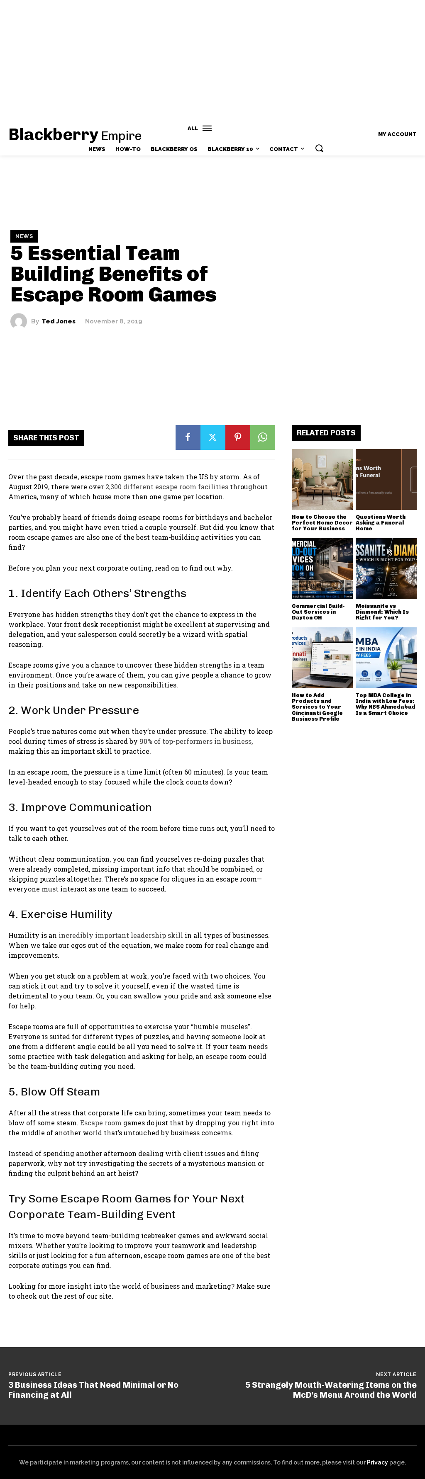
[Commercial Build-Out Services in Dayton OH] (322, 568)
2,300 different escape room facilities (166, 486)
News (24, 236)
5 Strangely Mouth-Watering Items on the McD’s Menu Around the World (331, 1390)
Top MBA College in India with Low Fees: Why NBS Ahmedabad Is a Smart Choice (385, 704)
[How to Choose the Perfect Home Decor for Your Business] (322, 479)
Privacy (377, 1462)
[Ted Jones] (20, 321)
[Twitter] (212, 437)
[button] (319, 148)
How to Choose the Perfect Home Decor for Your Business (322, 523)
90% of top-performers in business (195, 741)
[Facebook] (188, 437)
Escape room (101, 1122)
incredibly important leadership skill (121, 935)
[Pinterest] (237, 437)
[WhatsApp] (262, 437)
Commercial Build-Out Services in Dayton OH (318, 612)
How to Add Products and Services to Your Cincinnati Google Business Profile (317, 707)
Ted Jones (59, 321)
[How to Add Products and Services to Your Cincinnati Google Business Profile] (322, 657)
